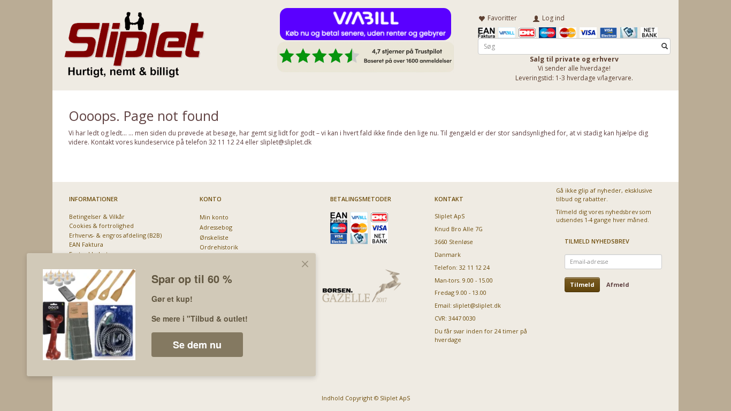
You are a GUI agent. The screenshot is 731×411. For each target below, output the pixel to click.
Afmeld (617, 284)
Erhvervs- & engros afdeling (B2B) (115, 235)
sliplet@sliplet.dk (477, 305)
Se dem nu (197, 345)
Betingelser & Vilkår (97, 216)
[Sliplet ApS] (134, 41)
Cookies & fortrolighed (101, 226)
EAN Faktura (86, 244)
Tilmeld (582, 284)
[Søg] (664, 46)
